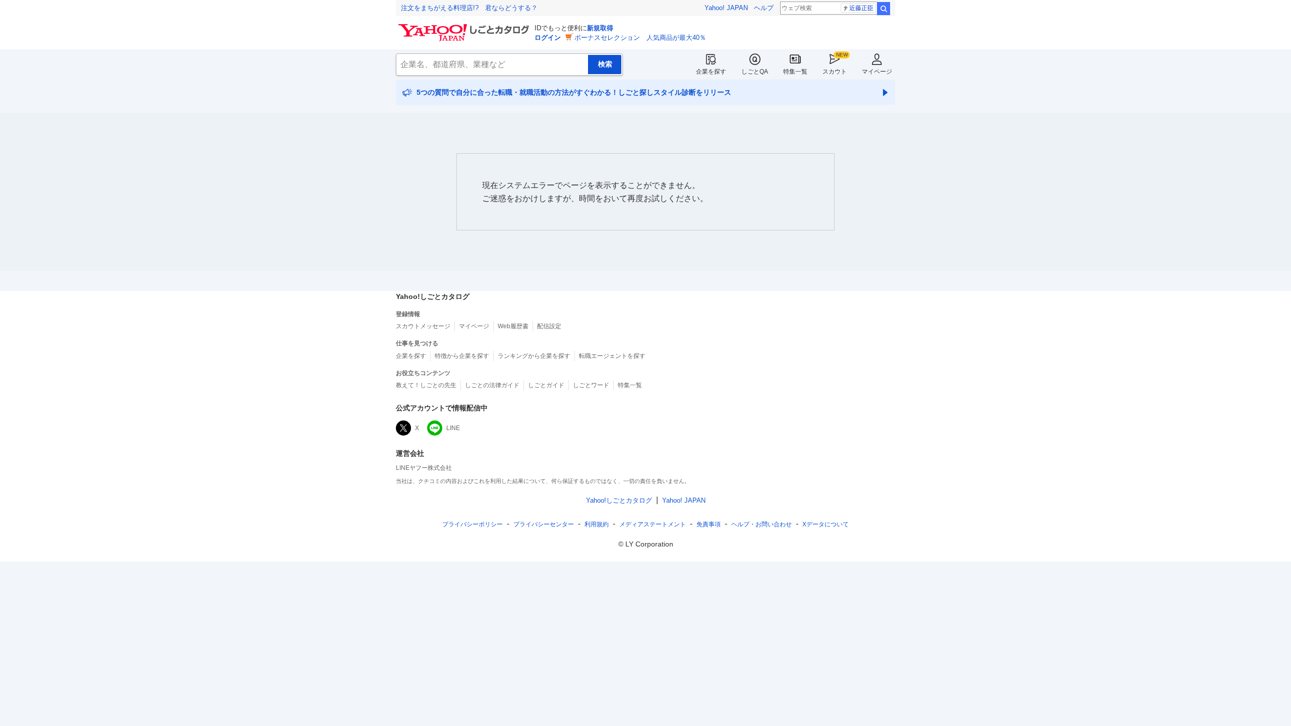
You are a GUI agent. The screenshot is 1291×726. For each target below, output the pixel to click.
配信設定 (549, 326)
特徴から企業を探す (462, 355)
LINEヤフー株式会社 (424, 467)
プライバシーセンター (543, 524)
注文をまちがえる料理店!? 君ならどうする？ (469, 8)
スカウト (835, 71)
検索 (883, 8)
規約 (596, 524)
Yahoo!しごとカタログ (619, 500)
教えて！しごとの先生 (426, 385)
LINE (453, 428)
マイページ (877, 71)
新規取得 (600, 28)
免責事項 (708, 524)
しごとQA (754, 71)
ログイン (548, 37)
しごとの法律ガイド (492, 385)
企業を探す (711, 71)
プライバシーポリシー (472, 524)
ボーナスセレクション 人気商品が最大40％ (640, 37)
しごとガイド (546, 385)
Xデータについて (825, 524)
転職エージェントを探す (612, 355)
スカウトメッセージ (423, 326)
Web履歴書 (513, 326)
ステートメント (652, 524)
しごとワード (591, 385)
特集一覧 (795, 71)
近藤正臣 (861, 8)
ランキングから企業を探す (534, 355)
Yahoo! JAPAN (726, 8)
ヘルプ (764, 8)
